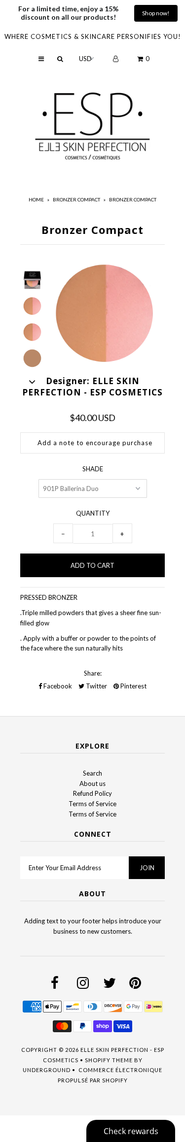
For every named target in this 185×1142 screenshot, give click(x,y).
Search (92, 773)
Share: (93, 673)
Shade (92, 469)
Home (36, 199)
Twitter (95, 686)
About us (92, 783)
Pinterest (133, 686)
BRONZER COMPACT (76, 199)
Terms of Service (92, 804)
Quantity (93, 513)
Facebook (57, 686)
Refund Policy (92, 793)
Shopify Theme (109, 1060)
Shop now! (156, 13)
